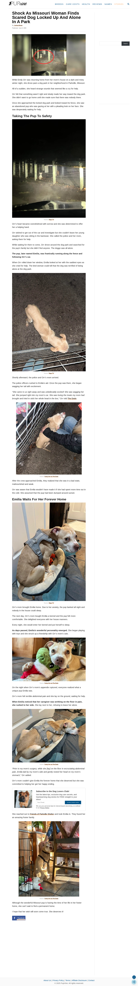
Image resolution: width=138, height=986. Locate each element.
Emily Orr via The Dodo (51, 476)
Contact (91, 980)
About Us (47, 980)
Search (125, 43)
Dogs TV (51, 219)
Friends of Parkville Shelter (42, 814)
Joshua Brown (18, 25)
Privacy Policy (58, 980)
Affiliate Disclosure (79, 980)
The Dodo (72, 398)
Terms (67, 980)
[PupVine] (27, 4)
